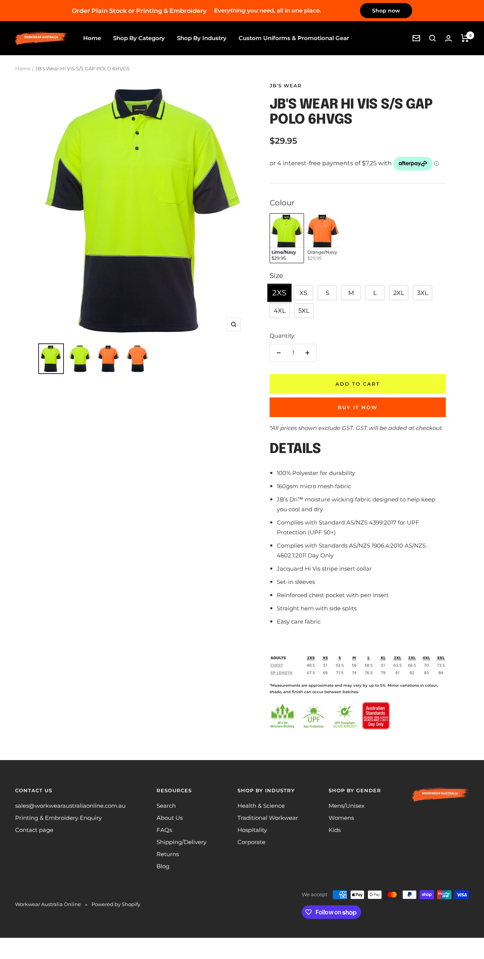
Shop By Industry (201, 38)
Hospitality (252, 829)
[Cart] (465, 38)
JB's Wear (286, 85)
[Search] (432, 38)
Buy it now (358, 407)
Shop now (386, 10)
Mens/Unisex (347, 805)
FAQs (164, 829)
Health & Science (261, 805)
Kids (335, 829)
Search (166, 805)
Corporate (251, 842)
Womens (341, 817)
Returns (168, 854)
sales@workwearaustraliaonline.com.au (70, 805)
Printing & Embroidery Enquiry (58, 817)
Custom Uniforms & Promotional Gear (294, 38)
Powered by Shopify (116, 904)
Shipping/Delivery (181, 842)
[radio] (287, 238)
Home (92, 38)
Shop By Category (139, 38)
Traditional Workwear (267, 817)
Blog (163, 866)
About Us (170, 817)
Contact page (34, 829)
